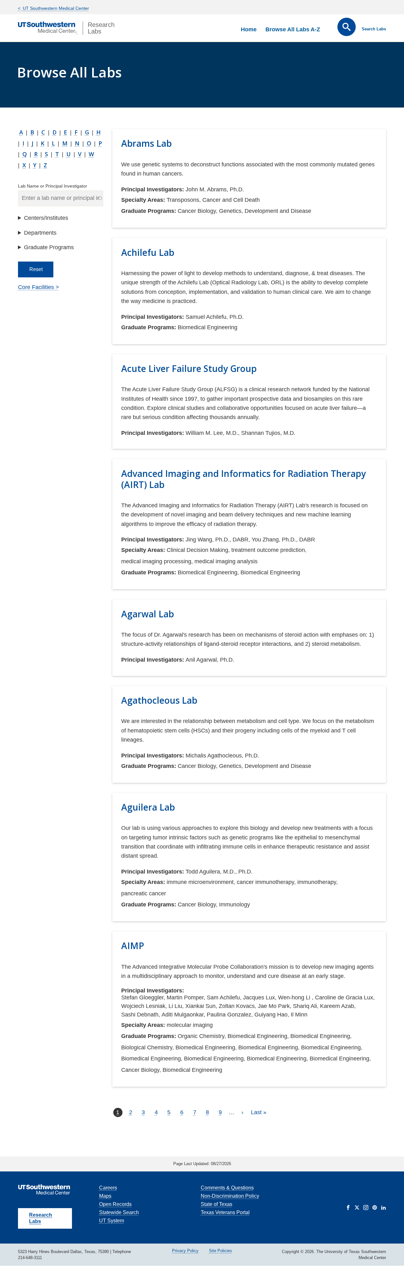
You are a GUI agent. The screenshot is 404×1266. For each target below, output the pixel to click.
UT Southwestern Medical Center (55, 8)
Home (249, 29)
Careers (108, 1187)
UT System (111, 1220)
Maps (105, 1196)
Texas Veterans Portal (225, 1212)
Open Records (115, 1204)
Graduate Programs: (148, 211)
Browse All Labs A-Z (292, 29)
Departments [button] (40, 233)
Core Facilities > (38, 287)
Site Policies (220, 1250)
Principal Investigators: (152, 189)
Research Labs (40, 1218)
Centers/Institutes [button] (46, 218)
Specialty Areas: (143, 200)
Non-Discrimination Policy (230, 1196)
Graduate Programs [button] (49, 247)
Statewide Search (119, 1212)
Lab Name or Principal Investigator (52, 185)
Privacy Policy (185, 1250)
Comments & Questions (227, 1187)
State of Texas (216, 1204)
